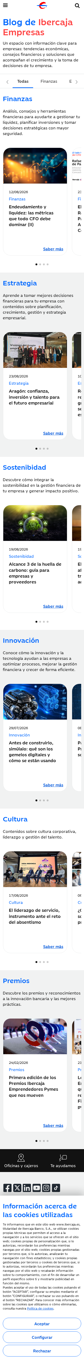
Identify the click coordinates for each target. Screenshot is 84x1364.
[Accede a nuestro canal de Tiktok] (56, 1188)
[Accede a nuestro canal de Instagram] (46, 1188)
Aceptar (42, 1323)
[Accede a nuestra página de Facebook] (7, 1188)
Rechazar (42, 1350)
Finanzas (49, 81)
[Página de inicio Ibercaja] (42, 5)
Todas (22, 81)
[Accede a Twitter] (17, 1188)
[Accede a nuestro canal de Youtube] (36, 1188)
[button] (77, 5)
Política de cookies (40, 1308)
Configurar (42, 1337)
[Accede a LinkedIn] (27, 1188)
